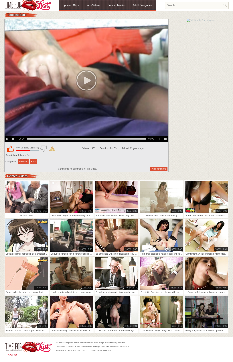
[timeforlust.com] (28, 5)
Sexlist (12, 355)
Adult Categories (142, 5)
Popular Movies (116, 5)
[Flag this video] (52, 148)
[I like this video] (10, 148)
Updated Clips (70, 5)
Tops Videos (93, 5)
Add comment (159, 169)
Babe (33, 161)
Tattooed (23, 161)
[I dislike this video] (43, 148)
